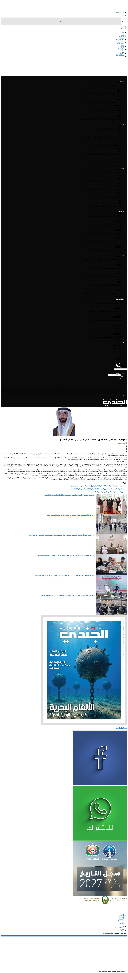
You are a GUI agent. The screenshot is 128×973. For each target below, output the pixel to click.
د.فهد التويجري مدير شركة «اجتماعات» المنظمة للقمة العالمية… (101, 293)
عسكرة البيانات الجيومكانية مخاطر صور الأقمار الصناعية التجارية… (102, 137)
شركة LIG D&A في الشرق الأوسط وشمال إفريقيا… (105, 285)
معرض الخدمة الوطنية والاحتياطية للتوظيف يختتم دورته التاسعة (108, 492)
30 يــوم (122, 32)
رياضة (122, 46)
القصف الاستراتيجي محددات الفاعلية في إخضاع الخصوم (104, 154)
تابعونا (122, 376)
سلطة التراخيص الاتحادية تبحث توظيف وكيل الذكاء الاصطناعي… (102, 94)
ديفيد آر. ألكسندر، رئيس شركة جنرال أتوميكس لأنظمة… (104, 268)
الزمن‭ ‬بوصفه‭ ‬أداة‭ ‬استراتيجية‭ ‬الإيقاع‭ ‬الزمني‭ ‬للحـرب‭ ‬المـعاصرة (103, 303)
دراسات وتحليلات (120, 39)
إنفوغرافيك (121, 53)
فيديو (123, 50)
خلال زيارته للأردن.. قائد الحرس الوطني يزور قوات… (106, 85)
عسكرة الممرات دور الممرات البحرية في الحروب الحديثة (105, 145)
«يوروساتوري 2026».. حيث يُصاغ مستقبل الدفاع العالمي (103, 189)
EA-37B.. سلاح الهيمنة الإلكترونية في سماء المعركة (105, 197)
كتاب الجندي (121, 48)
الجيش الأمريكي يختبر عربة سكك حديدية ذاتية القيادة (105, 250)
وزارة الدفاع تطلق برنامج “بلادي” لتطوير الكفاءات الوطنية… (104, 102)
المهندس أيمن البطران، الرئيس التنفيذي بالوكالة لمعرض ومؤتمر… (101, 276)
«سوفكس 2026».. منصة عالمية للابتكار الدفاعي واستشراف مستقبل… (99, 181)
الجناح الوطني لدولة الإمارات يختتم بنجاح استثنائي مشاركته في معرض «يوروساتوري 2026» (67, 595)
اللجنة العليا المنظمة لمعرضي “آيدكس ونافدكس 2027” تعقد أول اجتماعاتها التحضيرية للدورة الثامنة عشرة (97, 489)
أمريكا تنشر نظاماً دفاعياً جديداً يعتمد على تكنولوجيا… (105, 224)
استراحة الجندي (120, 43)
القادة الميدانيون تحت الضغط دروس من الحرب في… (105, 337)
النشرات (122, 56)
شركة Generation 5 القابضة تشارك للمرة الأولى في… (105, 216)
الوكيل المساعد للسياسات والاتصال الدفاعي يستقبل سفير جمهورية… (100, 119)
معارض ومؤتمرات (120, 40)
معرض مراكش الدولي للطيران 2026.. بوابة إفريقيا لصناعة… (103, 172)
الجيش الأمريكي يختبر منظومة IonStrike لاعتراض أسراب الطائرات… (101, 241)
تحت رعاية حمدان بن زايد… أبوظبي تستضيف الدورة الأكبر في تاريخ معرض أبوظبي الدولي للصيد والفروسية (97, 485)
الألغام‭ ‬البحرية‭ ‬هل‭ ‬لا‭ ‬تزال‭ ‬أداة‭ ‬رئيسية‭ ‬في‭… (108, 129)
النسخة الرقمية (121, 728)
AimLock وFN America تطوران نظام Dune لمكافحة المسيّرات (102, 233)
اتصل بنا (122, 929)
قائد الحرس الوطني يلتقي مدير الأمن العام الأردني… (105, 110)
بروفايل (122, 35)
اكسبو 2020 (121, 49)
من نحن (122, 926)
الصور (123, 52)
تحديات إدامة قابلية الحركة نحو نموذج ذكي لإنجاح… (106, 320)
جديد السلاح (121, 36)
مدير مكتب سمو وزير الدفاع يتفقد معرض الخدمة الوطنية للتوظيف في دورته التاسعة (69, 495)
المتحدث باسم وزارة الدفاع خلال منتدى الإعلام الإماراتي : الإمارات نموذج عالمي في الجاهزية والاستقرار (64, 575)
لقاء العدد (122, 38)
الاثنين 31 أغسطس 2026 (118, 12)
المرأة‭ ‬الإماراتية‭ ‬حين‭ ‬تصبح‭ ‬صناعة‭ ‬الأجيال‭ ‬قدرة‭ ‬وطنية (105, 311)
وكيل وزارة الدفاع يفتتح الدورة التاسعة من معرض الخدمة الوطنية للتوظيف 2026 (70, 515)
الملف (123, 33)
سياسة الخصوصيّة (119, 927)
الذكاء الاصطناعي (120, 42)
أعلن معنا (122, 930)
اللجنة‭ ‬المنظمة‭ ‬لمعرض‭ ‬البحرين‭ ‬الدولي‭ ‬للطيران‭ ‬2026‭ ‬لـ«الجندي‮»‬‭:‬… (101, 259)
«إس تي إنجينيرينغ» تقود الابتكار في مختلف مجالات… (105, 206)
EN (123, 15)
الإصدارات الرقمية (120, 55)
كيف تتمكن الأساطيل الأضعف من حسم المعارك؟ (106, 328)
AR (123, 13)
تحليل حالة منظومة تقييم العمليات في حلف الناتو (106, 162)
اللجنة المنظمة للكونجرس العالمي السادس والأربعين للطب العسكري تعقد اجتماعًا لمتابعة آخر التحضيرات (64, 555)
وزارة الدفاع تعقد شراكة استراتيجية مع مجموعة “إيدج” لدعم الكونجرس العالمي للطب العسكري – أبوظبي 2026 (61, 535)
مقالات (122, 45)
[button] (64, 445)
